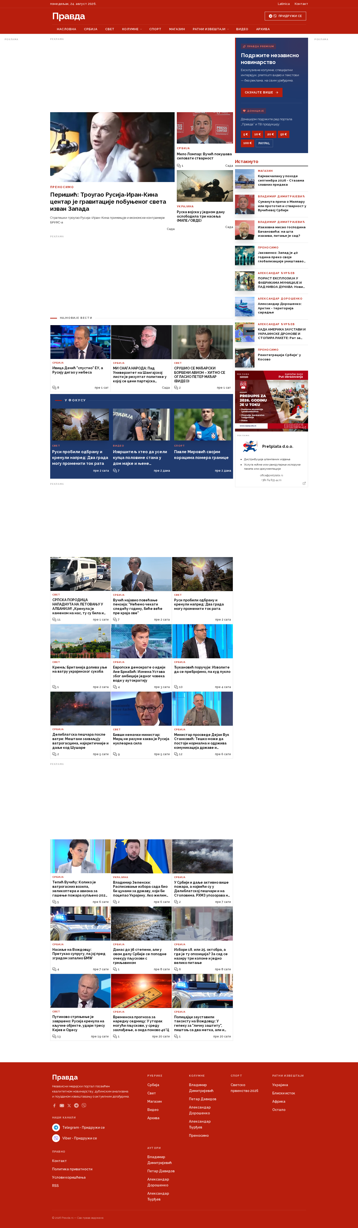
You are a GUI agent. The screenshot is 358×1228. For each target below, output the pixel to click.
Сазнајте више (259, 92)
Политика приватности (72, 1169)
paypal (264, 143)
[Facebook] (54, 1105)
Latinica (284, 4)
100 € (247, 143)
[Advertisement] (24, 115)
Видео (242, 29)
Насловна (66, 29)
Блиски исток (283, 1093)
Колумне (130, 29)
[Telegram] (76, 1105)
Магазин (177, 29)
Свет (109, 29)
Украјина (280, 1085)
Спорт (155, 29)
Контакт (301, 4)
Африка (278, 1101)
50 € (283, 134)
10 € (257, 134)
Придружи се (290, 16)
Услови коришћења (69, 1177)
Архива (263, 29)
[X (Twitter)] (69, 1106)
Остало (278, 1110)
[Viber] (84, 1105)
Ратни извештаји (209, 29)
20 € (270, 134)
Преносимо (199, 1135)
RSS (55, 1186)
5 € (245, 134)
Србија (90, 29)
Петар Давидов (202, 1099)
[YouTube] (61, 1105)
